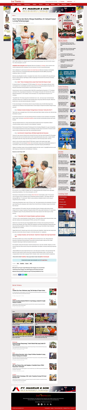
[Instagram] (45, 404)
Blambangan (14, 342)
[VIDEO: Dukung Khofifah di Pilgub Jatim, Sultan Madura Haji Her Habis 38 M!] (23, 330)
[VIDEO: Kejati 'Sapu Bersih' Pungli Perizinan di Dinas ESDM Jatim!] (45, 318)
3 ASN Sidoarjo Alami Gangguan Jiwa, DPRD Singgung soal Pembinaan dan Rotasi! (27, 269)
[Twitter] (22, 274)
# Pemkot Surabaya (63, 197)
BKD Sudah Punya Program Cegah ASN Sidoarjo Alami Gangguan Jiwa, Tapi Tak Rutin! (28, 267)
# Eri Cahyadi (61, 199)
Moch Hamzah (35, 194)
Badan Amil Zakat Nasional (33, 70)
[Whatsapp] (26, 274)
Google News (44, 260)
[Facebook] (19, 274)
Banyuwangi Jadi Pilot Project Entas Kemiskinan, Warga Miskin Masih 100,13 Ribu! (67, 44)
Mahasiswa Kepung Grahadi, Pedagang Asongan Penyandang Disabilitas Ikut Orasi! (27, 271)
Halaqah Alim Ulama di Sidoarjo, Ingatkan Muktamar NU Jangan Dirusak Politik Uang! (68, 49)
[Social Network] (74, 1)
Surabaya (14, 299)
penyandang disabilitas (29, 118)
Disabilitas (23, 256)
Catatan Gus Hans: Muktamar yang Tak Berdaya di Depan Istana (28, 290)
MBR (32, 238)
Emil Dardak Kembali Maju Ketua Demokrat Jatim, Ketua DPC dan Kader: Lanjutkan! (67, 55)
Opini (13, 289)
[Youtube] (48, 404)
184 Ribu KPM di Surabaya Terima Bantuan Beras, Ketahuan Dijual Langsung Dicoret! (66, 66)
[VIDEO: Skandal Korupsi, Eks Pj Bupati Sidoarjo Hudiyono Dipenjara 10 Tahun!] (23, 318)
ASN (18, 263)
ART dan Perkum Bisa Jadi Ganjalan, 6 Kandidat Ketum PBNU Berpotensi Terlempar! (67, 60)
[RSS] (51, 404)
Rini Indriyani (38, 84)
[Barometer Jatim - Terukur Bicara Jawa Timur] (17, 1)
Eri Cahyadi (42, 65)
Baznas (27, 263)
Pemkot (29, 143)
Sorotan (14, 363)
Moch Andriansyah (45, 256)
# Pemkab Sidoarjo (62, 204)
